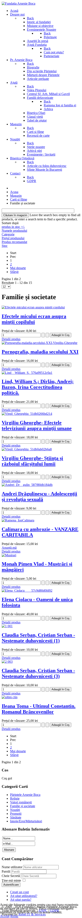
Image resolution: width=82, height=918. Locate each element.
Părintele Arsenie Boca (25, 794)
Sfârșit (14, 272)
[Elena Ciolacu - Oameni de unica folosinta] (27, 590)
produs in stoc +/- (13, 227)
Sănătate (15, 817)
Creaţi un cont (19, 892)
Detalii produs (11, 339)
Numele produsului (14, 230)
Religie (15, 798)
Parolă (6, 871)
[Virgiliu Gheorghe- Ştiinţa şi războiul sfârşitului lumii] (27, 449)
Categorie (8, 234)
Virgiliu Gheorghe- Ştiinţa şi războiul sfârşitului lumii (32, 461)
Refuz (14, 916)
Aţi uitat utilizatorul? (23, 896)
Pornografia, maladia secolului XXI (40, 352)
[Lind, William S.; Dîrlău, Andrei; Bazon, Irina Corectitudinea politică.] (27, 372)
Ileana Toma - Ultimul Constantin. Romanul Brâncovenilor (38, 708)
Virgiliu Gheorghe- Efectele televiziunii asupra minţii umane (37, 425)
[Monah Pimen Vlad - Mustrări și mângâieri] (9, 555)
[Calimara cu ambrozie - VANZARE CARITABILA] (18, 520)
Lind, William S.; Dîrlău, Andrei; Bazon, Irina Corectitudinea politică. (38, 387)
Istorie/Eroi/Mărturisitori (26, 821)
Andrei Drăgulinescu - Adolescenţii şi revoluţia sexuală (39, 496)
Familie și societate (22, 806)
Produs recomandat (14, 242)
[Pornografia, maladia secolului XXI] (39, 343)
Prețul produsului (13, 238)
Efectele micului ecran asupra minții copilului (34, 319)
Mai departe (18, 268)
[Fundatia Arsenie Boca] (18, 3)
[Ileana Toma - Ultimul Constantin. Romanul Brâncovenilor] (9, 697)
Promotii (15, 813)
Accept (4, 916)
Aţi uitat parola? (20, 899)
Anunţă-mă (9, 547)
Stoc (5, 245)
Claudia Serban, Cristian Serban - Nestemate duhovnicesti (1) (38, 637)
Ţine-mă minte (11, 880)
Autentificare (11, 884)
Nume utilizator (12, 867)
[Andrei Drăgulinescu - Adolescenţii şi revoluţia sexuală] (27, 485)
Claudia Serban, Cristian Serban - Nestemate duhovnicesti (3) (38, 673)
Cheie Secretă (11, 876)
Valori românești (21, 802)
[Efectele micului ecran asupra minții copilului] (33, 307)
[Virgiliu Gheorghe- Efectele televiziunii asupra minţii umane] (27, 413)
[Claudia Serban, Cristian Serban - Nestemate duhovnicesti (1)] (7, 626)
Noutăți (15, 810)
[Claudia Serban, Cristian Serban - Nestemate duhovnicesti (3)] (7, 661)
